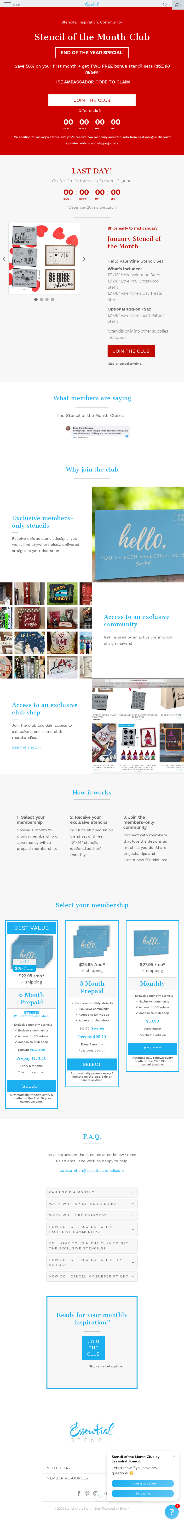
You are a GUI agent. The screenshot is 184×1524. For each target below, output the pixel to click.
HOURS (82, 128)
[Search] (167, 5)
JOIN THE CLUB (92, 100)
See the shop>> (26, 747)
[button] (172, 1512)
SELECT (31, 1086)
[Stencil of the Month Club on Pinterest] (87, 1493)
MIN (97, 128)
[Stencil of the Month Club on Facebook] (79, 1493)
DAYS (66, 128)
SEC (113, 128)
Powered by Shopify (116, 1508)
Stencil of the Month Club (83, 1508)
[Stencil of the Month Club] (92, 5)
